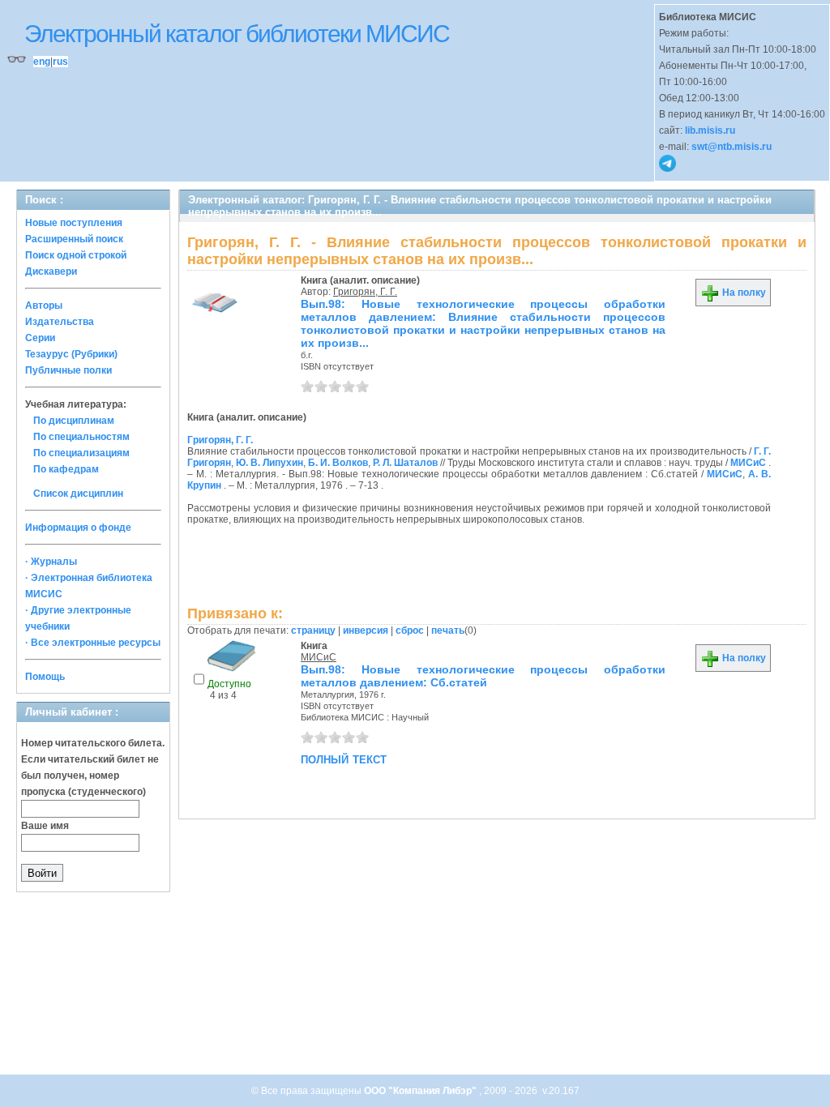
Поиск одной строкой (75, 255)
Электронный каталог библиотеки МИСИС (236, 33)
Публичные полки (68, 370)
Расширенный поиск (74, 239)
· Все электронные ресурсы (92, 642)
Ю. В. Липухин (269, 462)
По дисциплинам (73, 420)
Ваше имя (45, 825)
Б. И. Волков (338, 462)
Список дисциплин (78, 493)
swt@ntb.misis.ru (731, 146)
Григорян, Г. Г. (365, 291)
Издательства (59, 321)
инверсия (365, 630)
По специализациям (81, 453)
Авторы (43, 305)
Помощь (45, 676)
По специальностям (81, 436)
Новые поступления (73, 223)
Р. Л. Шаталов (405, 462)
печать (447, 630)
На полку (743, 292)
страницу (313, 630)
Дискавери (51, 271)
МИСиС (748, 462)
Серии (40, 338)
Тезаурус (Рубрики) (71, 354)
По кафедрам (66, 469)
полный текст (344, 758)
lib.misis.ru (710, 130)
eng (41, 61)
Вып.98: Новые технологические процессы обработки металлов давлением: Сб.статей (483, 676)
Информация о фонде (78, 527)
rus (60, 61)
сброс (410, 630)
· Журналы (51, 561)
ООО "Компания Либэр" (421, 1090)
